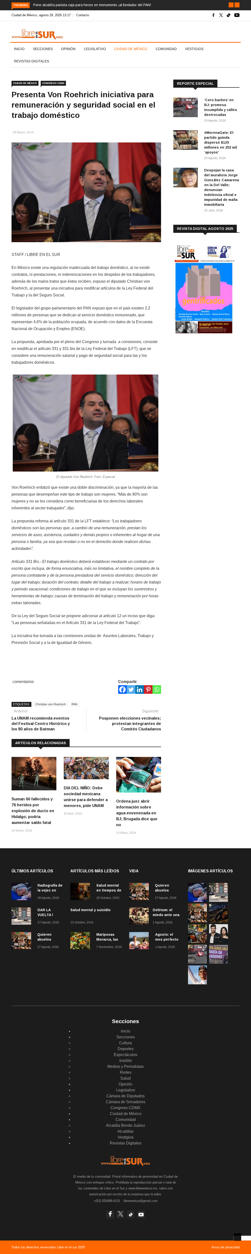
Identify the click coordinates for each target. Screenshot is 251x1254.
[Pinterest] (148, 689)
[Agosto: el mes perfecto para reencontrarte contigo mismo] (140, 941)
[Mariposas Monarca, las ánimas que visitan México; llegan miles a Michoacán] (81, 941)
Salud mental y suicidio (90, 910)
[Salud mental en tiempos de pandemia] (81, 892)
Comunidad (166, 49)
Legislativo (95, 49)
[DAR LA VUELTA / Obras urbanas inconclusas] (23, 916)
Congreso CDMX (53, 83)
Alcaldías (125, 1131)
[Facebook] (122, 689)
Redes (125, 1072)
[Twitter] (131, 689)
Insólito (125, 1061)
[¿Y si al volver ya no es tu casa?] (218, 962)
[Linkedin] (139, 689)
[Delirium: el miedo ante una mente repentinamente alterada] (139, 916)
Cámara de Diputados (125, 1096)
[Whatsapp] (156, 689)
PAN (74, 704)
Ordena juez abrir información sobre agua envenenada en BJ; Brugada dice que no (136, 813)
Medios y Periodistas (125, 1066)
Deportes (126, 1049)
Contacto (82, 15)
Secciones (43, 49)
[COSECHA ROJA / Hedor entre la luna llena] (218, 921)
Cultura (125, 1043)
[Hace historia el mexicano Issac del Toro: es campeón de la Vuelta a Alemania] (197, 983)
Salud (125, 1078)
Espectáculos (125, 1055)
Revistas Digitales (31, 61)
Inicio (19, 49)
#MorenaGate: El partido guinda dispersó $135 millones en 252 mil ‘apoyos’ (220, 142)
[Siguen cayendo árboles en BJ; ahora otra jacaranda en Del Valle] (197, 942)
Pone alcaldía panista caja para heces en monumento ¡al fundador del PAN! (92, 5)
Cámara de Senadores (125, 1102)
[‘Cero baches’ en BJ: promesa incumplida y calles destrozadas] (186, 108)
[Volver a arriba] (237, 1237)
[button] (231, 4)
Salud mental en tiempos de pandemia (108, 890)
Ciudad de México (130, 49)
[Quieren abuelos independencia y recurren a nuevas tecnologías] (22, 941)
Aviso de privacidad (225, 1247)
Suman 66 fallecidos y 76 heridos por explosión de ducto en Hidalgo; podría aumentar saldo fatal (33, 811)
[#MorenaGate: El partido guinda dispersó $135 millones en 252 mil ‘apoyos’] (186, 141)
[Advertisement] (210, 378)
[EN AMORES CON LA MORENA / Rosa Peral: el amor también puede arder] (218, 942)
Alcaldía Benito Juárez (125, 1125)
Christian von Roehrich (50, 704)
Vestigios (194, 49)
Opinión (68, 49)
